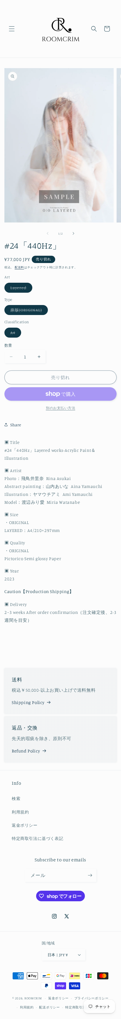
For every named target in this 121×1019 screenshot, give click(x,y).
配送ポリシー (49, 1007)
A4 (14, 334)
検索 (16, 798)
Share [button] (15, 424)
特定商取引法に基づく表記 (37, 838)
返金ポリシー (25, 825)
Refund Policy (26, 751)
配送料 (19, 267)
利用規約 (20, 811)
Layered (20, 289)
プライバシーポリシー (91, 998)
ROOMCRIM (33, 998)
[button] (11, 28)
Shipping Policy (28, 702)
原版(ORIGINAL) (28, 311)
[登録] (89, 875)
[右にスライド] (73, 233)
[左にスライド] (47, 233)
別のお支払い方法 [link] (60, 408)
